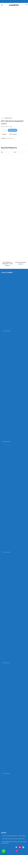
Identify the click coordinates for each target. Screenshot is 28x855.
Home (2, 118)
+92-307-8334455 (6, 331)
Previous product (23, 118)
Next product (26, 118)
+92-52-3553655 (6, 662)
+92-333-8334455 (6, 441)
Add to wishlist (13, 134)
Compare (4, 134)
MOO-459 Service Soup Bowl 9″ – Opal (7, 263)
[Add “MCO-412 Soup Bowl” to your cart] (25, 156)
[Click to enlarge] (3, 112)
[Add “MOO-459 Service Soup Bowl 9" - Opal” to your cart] (11, 156)
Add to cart (12, 130)
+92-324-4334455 (6, 552)
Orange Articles (8, 118)
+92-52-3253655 (6, 773)
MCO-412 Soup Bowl (20, 262)
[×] (3, 851)
